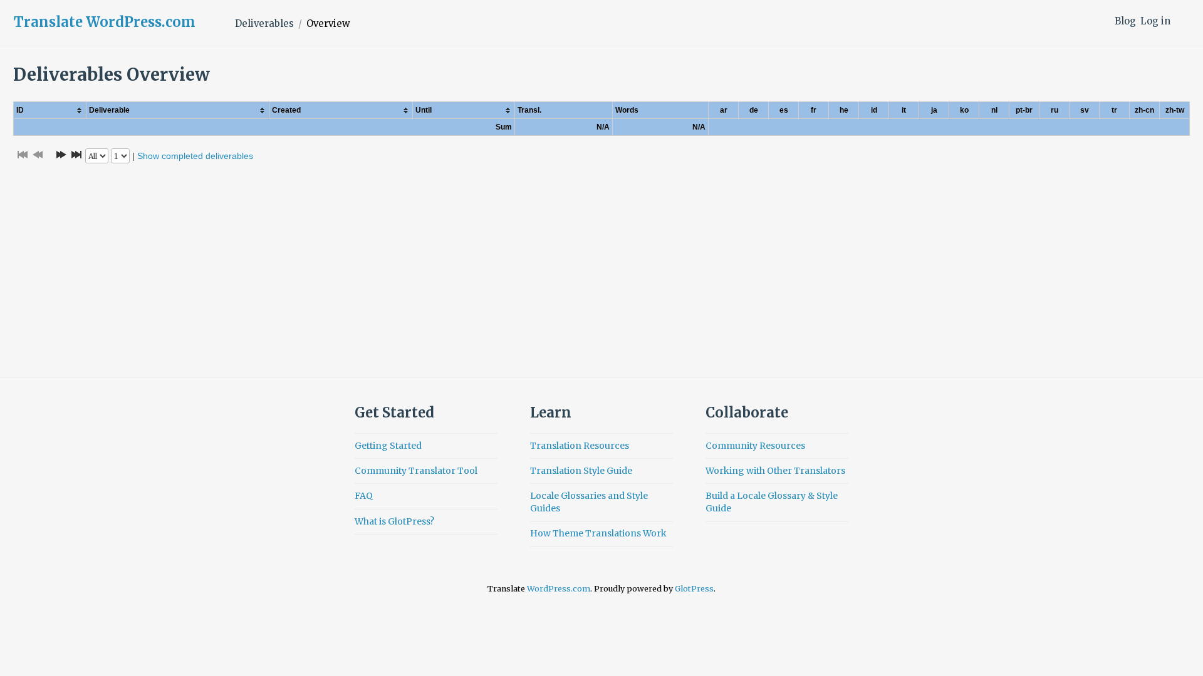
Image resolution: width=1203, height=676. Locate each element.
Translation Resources (579, 445)
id (874, 110)
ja (934, 110)
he (844, 110)
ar (723, 110)
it (904, 110)
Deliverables (264, 23)
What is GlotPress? (394, 521)
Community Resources (755, 445)
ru (1054, 110)
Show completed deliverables (195, 156)
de (753, 110)
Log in (1155, 21)
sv (1084, 110)
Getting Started (388, 445)
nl (994, 110)
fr (813, 110)
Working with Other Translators (775, 470)
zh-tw (1174, 110)
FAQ (364, 495)
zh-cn (1144, 110)
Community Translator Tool (416, 470)
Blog (1125, 21)
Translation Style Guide (581, 470)
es (783, 110)
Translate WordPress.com (104, 22)
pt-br (1024, 110)
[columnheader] (50, 110)
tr (1114, 110)
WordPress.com (558, 588)
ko (964, 110)
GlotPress (694, 588)
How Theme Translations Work (598, 533)
